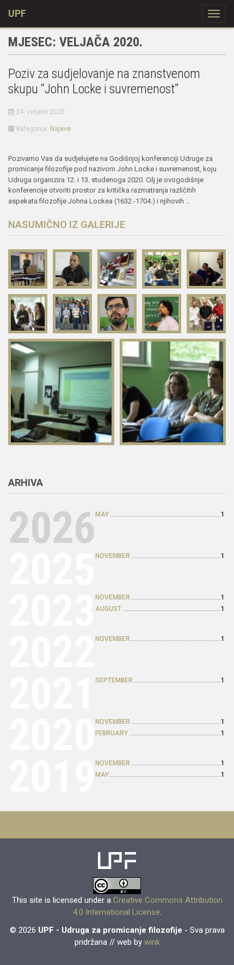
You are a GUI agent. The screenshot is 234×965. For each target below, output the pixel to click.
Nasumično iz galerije (66, 224)
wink (152, 942)
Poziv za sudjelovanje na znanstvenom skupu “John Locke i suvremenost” (104, 81)
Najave (60, 129)
